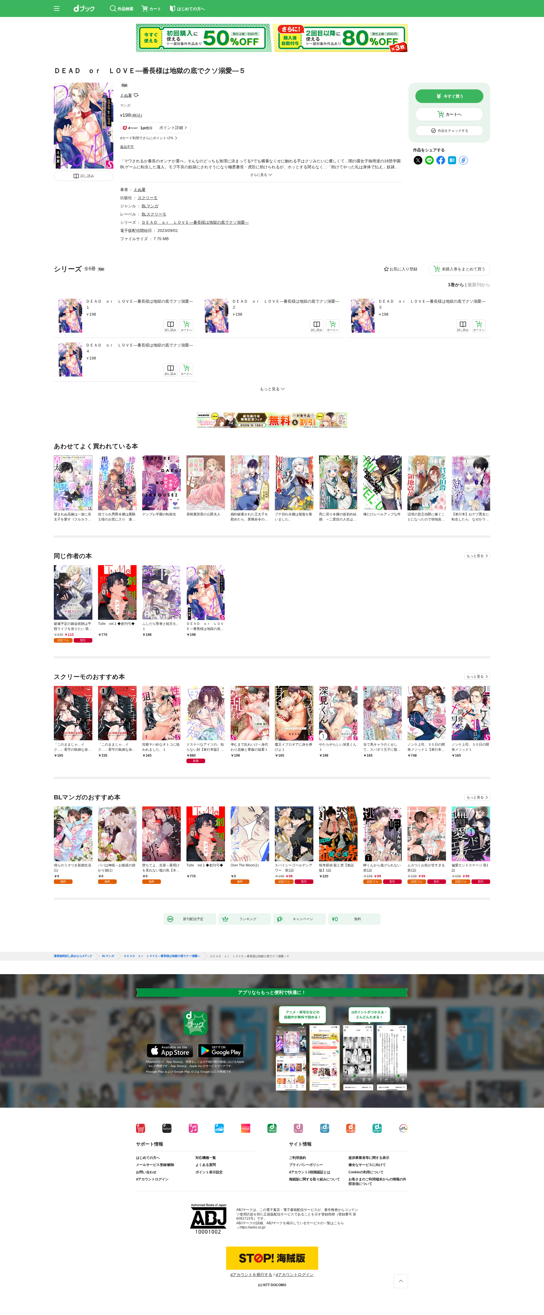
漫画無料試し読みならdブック (73, 956)
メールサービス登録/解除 (155, 1165)
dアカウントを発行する (251, 1274)
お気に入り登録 (403, 269)
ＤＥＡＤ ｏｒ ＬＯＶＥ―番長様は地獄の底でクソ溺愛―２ (285, 304)
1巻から (456, 285)
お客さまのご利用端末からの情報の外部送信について (377, 1181)
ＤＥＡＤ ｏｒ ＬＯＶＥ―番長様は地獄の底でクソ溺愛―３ (431, 304)
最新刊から (479, 285)
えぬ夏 (126, 95)
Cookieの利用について (366, 1172)
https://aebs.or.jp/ (252, 1227)
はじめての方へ (148, 1158)
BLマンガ (150, 206)
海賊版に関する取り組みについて (314, 1179)
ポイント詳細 (171, 127)
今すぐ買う (454, 96)
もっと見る (475, 556)
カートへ (454, 114)
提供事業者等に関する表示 (368, 1158)
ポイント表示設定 (209, 1172)
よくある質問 (206, 1165)
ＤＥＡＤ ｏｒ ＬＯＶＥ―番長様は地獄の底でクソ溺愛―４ (139, 348)
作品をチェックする (453, 131)
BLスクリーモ (154, 214)
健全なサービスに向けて (367, 1165)
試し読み (87, 176)
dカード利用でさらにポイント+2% (146, 138)
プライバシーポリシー (306, 1165)
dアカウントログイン (152, 1179)
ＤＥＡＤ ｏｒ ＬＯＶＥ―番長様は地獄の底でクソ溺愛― (195, 222)
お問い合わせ (146, 1172)
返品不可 (127, 147)
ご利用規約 (297, 1158)
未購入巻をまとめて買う (463, 269)
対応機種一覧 (206, 1158)
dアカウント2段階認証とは (309, 1172)
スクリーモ (148, 197)
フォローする (136, 95)
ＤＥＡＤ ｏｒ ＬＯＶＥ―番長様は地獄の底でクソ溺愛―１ (139, 304)
